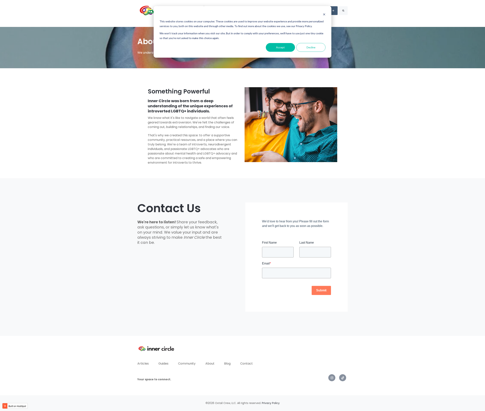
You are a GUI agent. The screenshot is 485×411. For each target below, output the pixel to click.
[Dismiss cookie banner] (324, 14)
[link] (331, 377)
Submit (321, 290)
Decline (311, 47)
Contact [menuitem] (246, 363)
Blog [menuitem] (227, 363)
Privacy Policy (271, 403)
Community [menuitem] (187, 363)
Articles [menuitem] (143, 363)
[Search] (343, 10)
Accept (280, 47)
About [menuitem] (209, 363)
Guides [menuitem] (163, 363)
